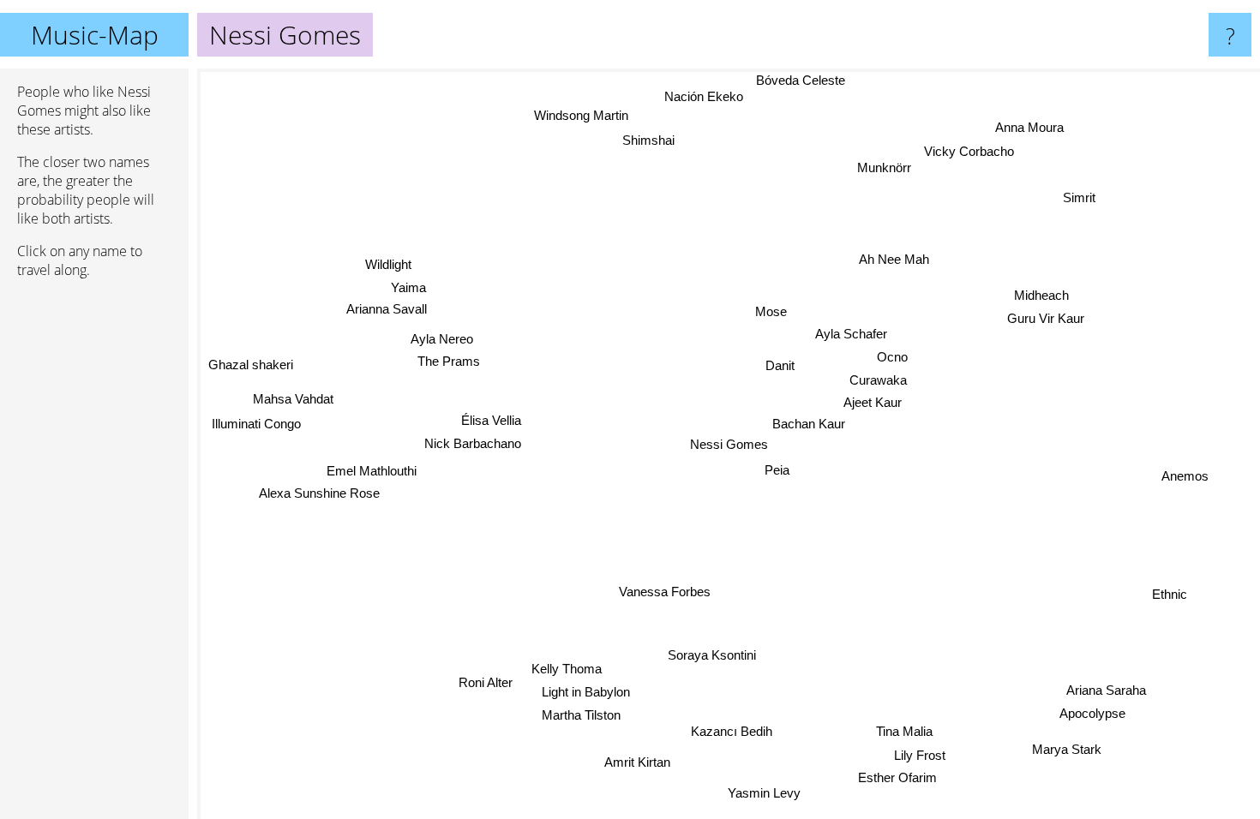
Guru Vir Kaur (1050, 321)
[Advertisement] (94, 554)
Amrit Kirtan (638, 762)
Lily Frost (922, 755)
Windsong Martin (583, 115)
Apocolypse (1092, 714)
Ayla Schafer (851, 333)
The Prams (449, 361)
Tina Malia (902, 732)
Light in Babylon (585, 691)
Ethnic (1170, 593)
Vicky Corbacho (971, 152)
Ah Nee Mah (895, 259)
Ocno (892, 357)
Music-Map (95, 34)
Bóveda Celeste (798, 80)
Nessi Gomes (729, 444)
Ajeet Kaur (873, 402)
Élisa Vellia (491, 419)
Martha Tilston (580, 714)
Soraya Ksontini (712, 655)
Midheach (1044, 298)
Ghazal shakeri (251, 363)
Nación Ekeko (701, 97)
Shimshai (653, 140)
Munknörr (885, 167)
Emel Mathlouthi (372, 469)
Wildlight (386, 266)
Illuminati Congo (256, 422)
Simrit (1073, 191)
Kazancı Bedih (732, 731)
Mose (771, 311)
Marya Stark (1065, 750)
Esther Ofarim (897, 777)
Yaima (406, 288)
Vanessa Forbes (666, 591)
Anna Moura (1034, 130)
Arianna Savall (385, 309)
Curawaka (878, 380)
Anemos (1185, 475)
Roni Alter (486, 682)
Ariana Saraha (1105, 691)
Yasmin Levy (763, 793)
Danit (780, 365)
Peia (777, 470)
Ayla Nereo (441, 339)
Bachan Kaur (808, 423)
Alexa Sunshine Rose (319, 491)
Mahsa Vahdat (293, 398)
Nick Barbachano (472, 442)
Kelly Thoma (566, 668)
